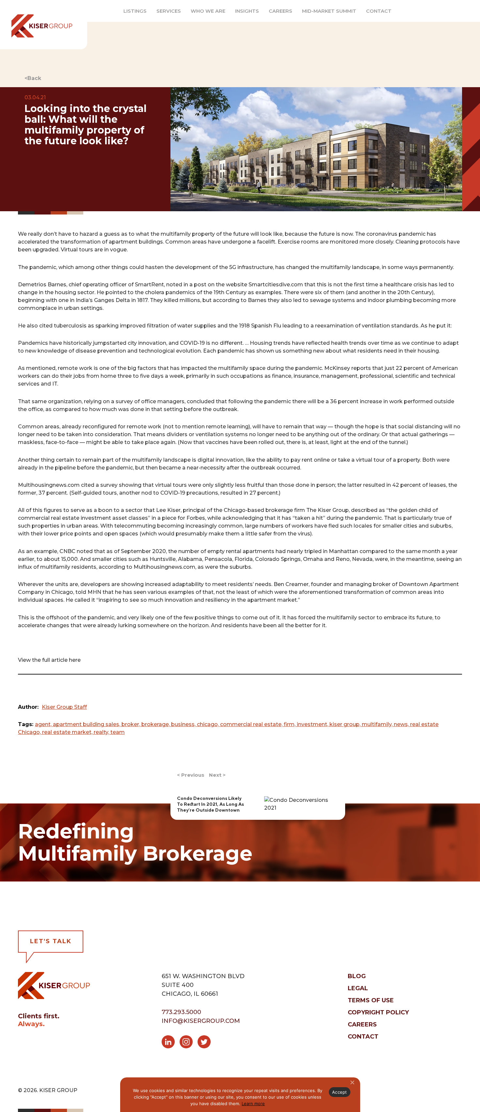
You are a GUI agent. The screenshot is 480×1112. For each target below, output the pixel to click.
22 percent (409, 368)
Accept (339, 1092)
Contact (379, 11)
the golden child (410, 510)
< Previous (190, 775)
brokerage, (156, 724)
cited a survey (99, 485)
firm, (290, 724)
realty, (102, 732)
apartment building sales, (87, 724)
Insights (247, 11)
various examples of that (181, 592)
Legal (358, 988)
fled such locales (350, 526)
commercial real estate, (252, 724)
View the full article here (49, 660)
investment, (313, 724)
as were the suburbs (224, 567)
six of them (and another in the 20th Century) (374, 292)
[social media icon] (171, 1042)
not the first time (355, 284)
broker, (131, 724)
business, (184, 724)
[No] (352, 1082)
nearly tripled (305, 551)
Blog (357, 976)
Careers (280, 11)
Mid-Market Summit (329, 11)
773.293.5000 (181, 1012)
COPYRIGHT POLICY (378, 1012)
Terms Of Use (371, 1000)
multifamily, (378, 724)
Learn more (253, 1103)
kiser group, (345, 724)
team (117, 732)
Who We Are (208, 11)
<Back (32, 78)
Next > (217, 775)
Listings (135, 11)
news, (402, 724)
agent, (44, 724)
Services (168, 11)
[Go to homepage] (54, 985)
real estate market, (68, 732)
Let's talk (51, 941)
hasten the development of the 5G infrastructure (209, 267)
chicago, (208, 724)
